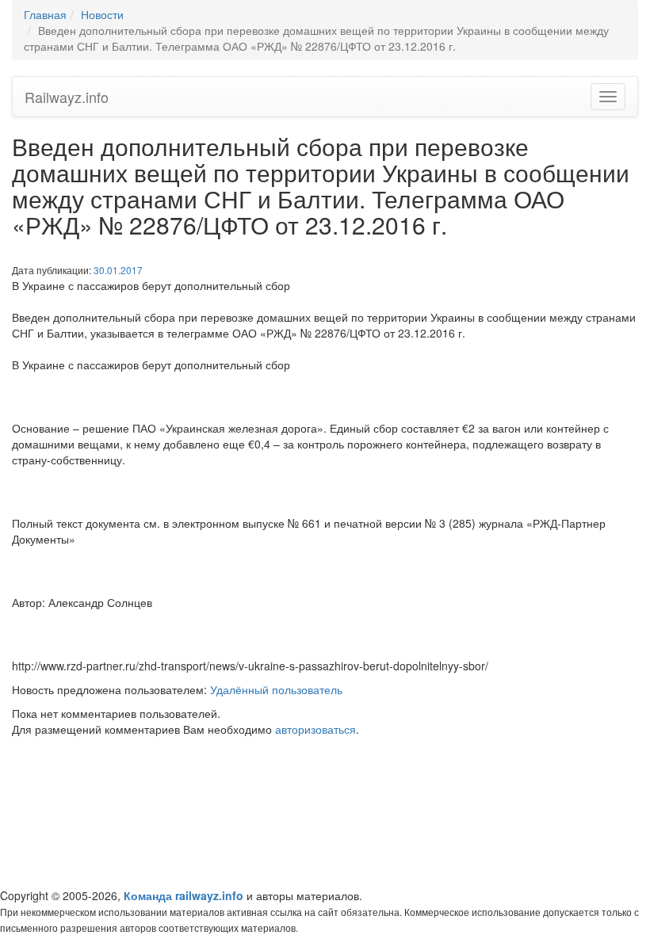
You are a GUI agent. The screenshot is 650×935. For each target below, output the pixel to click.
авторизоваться (315, 729)
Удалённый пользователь (276, 689)
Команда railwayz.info (183, 895)
